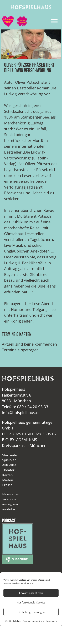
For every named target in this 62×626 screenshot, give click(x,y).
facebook (9, 499)
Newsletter (10, 494)
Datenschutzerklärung (33, 621)
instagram (10, 504)
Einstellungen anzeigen (31, 612)
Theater (8, 470)
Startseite (9, 455)
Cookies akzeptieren (31, 593)
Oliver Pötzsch (27, 82)
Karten (7, 475)
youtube (8, 509)
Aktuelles (9, 465)
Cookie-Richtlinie (13, 621)
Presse (7, 484)
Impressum (51, 621)
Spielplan (9, 460)
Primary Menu (54, 21)
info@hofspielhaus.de (21, 412)
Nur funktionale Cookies (31, 602)
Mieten (7, 480)
